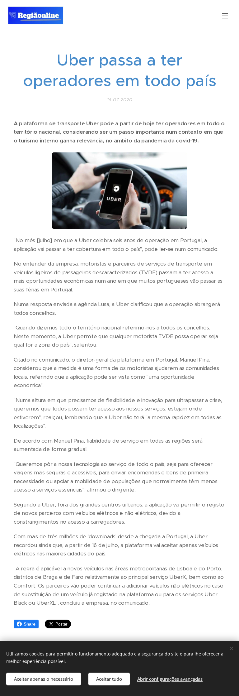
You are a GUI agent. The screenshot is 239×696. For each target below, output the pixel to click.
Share (29, 624)
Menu (225, 15)
